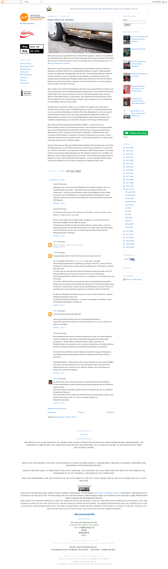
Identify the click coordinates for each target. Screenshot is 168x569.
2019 (128, 170)
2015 (128, 183)
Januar (127, 227)
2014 (128, 186)
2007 (128, 247)
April (127, 217)
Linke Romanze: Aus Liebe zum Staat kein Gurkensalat (138, 113)
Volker (55, 241)
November (129, 195)
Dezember (128, 192)
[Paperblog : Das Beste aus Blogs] (129, 261)
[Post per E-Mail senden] (67, 171)
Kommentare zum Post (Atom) (66, 417)
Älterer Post (110, 412)
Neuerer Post (52, 412)
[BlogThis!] (73, 171)
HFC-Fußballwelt (26, 74)
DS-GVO (84, 434)
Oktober (128, 198)
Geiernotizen (24, 72)
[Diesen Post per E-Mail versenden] (70, 171)
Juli (126, 208)
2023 (128, 157)
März (127, 221)
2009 (128, 241)
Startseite (81, 412)
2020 (128, 167)
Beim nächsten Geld (26, 66)
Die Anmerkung (25, 69)
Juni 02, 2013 (59, 203)
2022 (128, 160)
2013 (128, 189)
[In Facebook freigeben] (77, 171)
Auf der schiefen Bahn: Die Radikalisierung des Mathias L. (139, 38)
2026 (128, 147)
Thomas (56, 378)
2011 (128, 234)
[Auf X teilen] (75, 171)
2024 (128, 154)
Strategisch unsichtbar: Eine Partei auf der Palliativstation (137, 88)
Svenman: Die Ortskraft (137, 49)
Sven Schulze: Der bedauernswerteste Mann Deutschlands (137, 100)
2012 (128, 231)
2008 (128, 244)
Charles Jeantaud (80, 261)
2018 (128, 173)
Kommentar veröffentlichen (57, 408)
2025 (128, 151)
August (127, 205)
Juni (127, 211)
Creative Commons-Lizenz (107, 493)
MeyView (23, 80)
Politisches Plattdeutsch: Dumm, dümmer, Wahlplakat (138, 63)
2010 (128, 237)
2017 (128, 176)
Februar (128, 224)
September (129, 201)
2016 (128, 179)
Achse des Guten (25, 63)
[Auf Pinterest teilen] (80, 171)
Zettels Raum (24, 83)
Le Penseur (23, 77)
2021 (128, 163)
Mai (126, 214)
